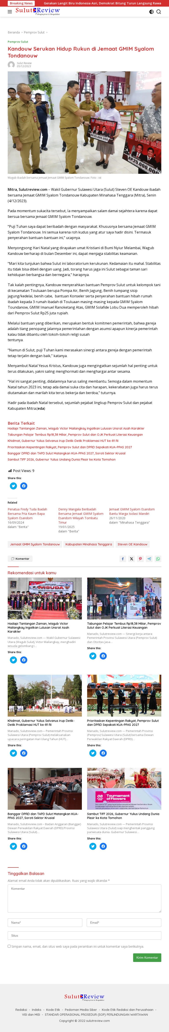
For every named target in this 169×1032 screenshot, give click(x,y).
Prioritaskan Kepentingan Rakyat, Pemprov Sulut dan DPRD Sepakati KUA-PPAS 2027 (70, 447)
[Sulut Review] (37, 11)
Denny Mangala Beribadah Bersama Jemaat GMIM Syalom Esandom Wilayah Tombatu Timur (80, 515)
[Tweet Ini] (131, 559)
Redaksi (21, 1010)
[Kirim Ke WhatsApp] (158, 559)
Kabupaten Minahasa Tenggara (89, 544)
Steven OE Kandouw (132, 544)
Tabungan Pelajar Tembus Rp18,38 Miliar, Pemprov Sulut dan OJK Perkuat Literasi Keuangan (75, 435)
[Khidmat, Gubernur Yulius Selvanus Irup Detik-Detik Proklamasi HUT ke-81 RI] (45, 696)
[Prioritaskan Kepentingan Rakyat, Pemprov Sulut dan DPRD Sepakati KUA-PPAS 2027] (124, 696)
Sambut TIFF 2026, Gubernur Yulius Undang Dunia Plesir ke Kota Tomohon (62, 459)
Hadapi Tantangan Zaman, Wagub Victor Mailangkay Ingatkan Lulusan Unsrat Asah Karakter (76, 428)
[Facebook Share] (122, 559)
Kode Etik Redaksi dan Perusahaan (127, 1010)
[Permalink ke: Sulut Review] (11, 64)
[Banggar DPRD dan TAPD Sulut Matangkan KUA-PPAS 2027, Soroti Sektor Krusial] (45, 789)
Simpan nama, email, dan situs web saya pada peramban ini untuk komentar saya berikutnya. (77, 946)
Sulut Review (24, 63)
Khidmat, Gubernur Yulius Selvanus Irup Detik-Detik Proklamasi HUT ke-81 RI (63, 441)
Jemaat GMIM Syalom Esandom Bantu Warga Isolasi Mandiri (132, 511)
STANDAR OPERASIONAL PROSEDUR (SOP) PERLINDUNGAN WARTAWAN (96, 1015)
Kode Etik (53, 1010)
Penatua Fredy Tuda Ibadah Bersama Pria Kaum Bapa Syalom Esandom (27, 513)
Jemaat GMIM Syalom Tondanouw (35, 544)
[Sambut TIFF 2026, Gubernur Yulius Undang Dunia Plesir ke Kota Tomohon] (124, 789)
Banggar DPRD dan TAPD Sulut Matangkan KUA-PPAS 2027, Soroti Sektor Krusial (66, 453)
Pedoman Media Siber (81, 1010)
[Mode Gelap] (151, 11)
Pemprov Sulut (18, 42)
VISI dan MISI (31, 1015)
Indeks (36, 1010)
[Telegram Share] (149, 559)
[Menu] (11, 11)
